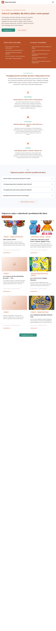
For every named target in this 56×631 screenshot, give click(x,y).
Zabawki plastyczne (42, 312)
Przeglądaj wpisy (7, 30)
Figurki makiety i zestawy (37, 236)
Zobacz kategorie (22, 30)
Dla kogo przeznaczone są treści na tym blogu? (16, 195)
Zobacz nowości (6, 216)
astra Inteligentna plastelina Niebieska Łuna (41, 316)
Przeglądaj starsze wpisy (27, 335)
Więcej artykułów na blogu (27, 201)
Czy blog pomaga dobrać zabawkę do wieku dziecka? (17, 184)
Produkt (6, 236)
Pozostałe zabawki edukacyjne (39, 273)
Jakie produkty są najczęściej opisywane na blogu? (17, 178)
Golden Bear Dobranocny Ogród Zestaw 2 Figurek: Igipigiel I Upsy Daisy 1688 (40, 241)
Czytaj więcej (6, 252)
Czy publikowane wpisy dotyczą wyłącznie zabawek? (17, 190)
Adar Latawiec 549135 (9, 239)
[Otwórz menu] (53, 2)
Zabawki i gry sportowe (16, 236)
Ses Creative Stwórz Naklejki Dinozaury (38, 279)
